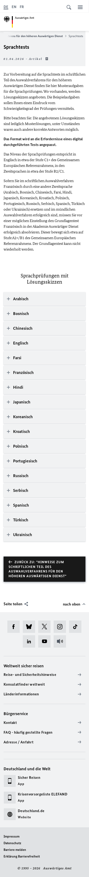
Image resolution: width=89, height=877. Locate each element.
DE (6, 7)
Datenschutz (12, 843)
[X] (46, 626)
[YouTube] (46, 641)
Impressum (11, 836)
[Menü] (80, 7)
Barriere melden (15, 850)
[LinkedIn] (30, 641)
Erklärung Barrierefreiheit (22, 856)
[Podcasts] (61, 641)
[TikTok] (76, 626)
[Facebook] (15, 626)
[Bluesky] (30, 626)
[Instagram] (61, 626)
